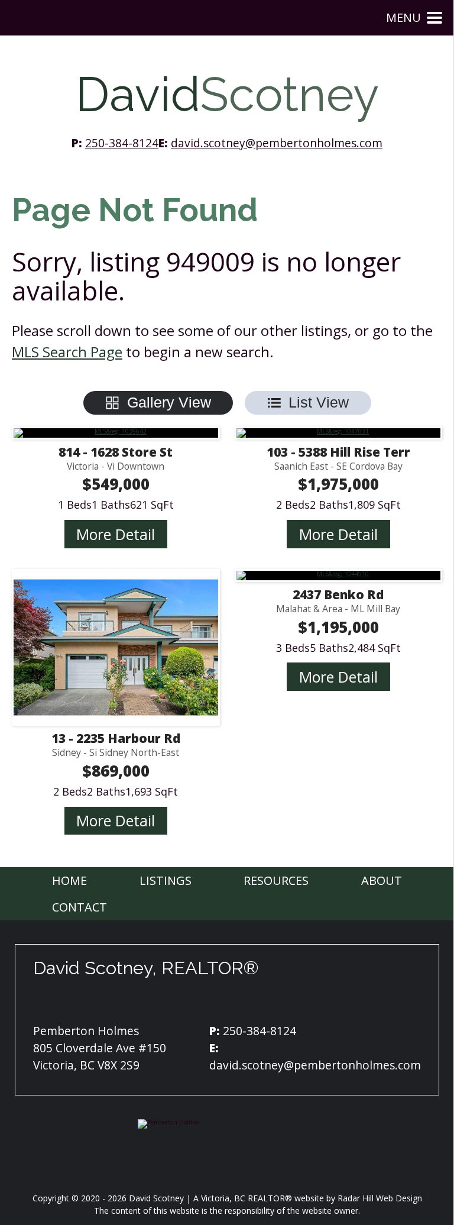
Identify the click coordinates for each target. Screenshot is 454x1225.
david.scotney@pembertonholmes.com (276, 143)
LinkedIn (250, 1002)
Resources (276, 880)
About (381, 880)
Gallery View (169, 402)
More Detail (115, 534)
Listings (166, 880)
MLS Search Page (67, 351)
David (227, 94)
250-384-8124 (121, 143)
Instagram (221, 1002)
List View (318, 402)
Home (69, 880)
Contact (79, 907)
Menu (403, 17)
